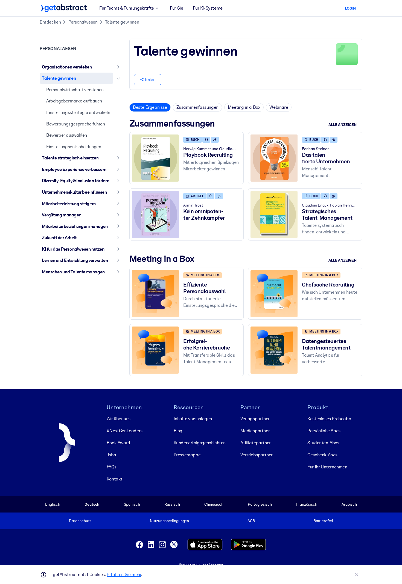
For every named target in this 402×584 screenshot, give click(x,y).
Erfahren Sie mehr (124, 574)
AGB (251, 521)
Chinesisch (213, 504)
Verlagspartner (254, 418)
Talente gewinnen (122, 22)
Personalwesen (83, 22)
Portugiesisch (260, 504)
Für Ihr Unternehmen (327, 467)
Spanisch (132, 504)
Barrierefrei (323, 521)
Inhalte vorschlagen (193, 418)
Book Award (118, 442)
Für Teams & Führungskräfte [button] (126, 8)
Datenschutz (80, 521)
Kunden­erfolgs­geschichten (200, 442)
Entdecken (50, 22)
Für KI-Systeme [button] (207, 8)
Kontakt (115, 479)
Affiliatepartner (255, 442)
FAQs (111, 467)
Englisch (52, 504)
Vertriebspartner (256, 454)
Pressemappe (187, 454)
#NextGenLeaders (124, 430)
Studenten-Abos (323, 442)
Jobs (111, 454)
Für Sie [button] (176, 8)
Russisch (172, 504)
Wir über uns (118, 418)
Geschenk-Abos (322, 454)
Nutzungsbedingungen (169, 521)
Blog (178, 430)
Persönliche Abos (323, 430)
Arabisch (349, 504)
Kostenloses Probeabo (329, 418)
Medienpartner (255, 430)
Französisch (306, 504)
